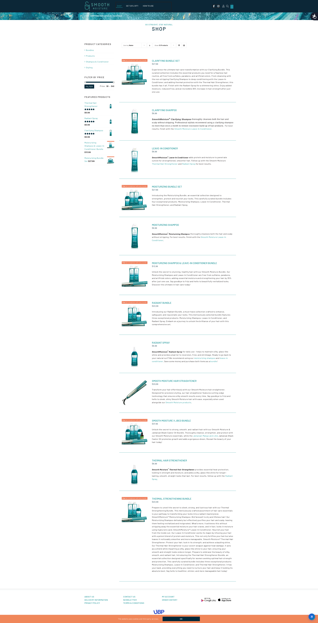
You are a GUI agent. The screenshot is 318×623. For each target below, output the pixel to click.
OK (181, 619)
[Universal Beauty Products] (159, 610)
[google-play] (209, 598)
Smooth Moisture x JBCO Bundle (171, 420)
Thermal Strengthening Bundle (171, 498)
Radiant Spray (188, 164)
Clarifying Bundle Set (166, 60)
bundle (213, 361)
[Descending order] (149, 45)
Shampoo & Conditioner (97, 61)
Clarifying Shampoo (164, 110)
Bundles (90, 50)
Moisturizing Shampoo (165, 224)
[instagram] (218, 6)
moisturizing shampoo (205, 358)
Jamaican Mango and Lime (205, 436)
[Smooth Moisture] (97, 2)
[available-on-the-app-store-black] (225, 598)
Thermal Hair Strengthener (165, 164)
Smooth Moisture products (178, 402)
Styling (89, 67)
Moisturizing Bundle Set (167, 186)
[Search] (227, 6)
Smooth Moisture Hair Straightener (174, 380)
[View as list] (184, 45)
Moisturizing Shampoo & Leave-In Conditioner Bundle (184, 263)
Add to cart (130, 71)
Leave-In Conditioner (165, 148)
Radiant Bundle (161, 302)
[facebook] (214, 6)
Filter (89, 86)
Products (90, 56)
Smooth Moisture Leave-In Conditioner (193, 129)
